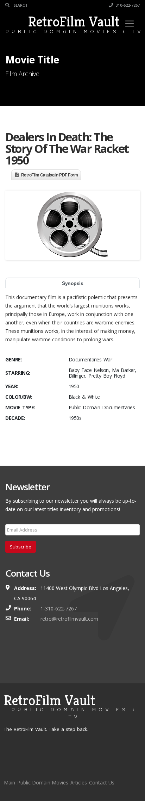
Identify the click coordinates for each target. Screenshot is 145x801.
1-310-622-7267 (58, 608)
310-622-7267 (127, 5)
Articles (78, 782)
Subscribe (20, 547)
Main (9, 782)
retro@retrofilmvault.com (69, 618)
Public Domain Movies (42, 782)
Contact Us (101, 782)
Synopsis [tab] (72, 283)
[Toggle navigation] (129, 24)
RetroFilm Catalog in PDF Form (49, 175)
